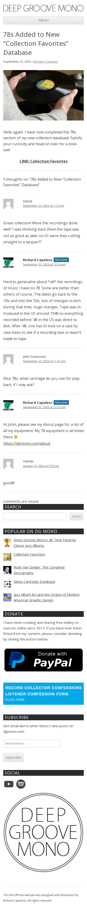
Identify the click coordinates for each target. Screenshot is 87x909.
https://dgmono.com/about (26, 443)
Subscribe (13, 757)
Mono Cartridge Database (34, 581)
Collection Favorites (29, 554)
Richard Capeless (45, 61)
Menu (44, 20)
